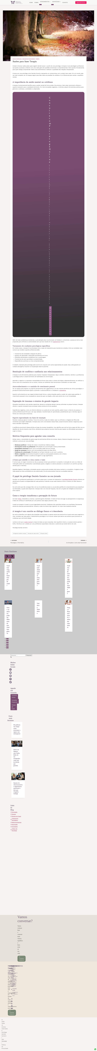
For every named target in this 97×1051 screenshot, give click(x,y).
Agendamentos (81, 2)
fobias (19, 498)
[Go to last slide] (7, 556)
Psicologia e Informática (17, 541)
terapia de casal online (33, 533)
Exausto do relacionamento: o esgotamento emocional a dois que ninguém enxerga (18, 788)
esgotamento (56, 341)
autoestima (63, 390)
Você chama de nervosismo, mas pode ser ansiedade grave (68, 579)
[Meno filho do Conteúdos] (52, 4)
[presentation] (8, 561)
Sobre (36, 2)
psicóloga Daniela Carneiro (70, 479)
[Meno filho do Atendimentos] (40, 4)
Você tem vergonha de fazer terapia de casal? (8, 575)
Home (31, 2)
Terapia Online (43, 533)
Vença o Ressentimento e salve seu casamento (68, 617)
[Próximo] (12, 556)
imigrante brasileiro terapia (19, 533)
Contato (65, 2)
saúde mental (28, 522)
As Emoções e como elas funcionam (76, 541)
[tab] (7, 638)
